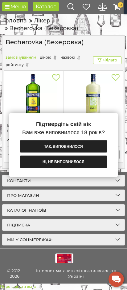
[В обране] (56, 78)
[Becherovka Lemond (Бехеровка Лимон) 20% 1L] (93, 97)
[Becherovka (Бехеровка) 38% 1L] (33, 97)
